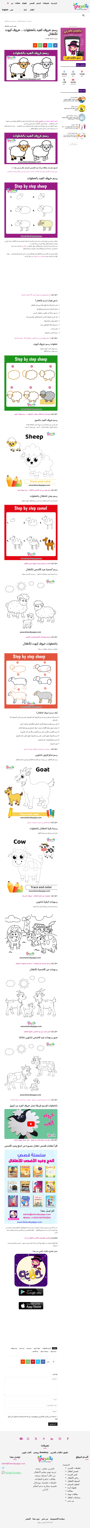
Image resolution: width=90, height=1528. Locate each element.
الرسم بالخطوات (46, 1348)
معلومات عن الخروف (39, 256)
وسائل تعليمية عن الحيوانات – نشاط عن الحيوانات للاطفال (33, 963)
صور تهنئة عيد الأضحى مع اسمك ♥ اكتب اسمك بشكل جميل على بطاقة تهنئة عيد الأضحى (32, 171)
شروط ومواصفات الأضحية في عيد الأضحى (38, 637)
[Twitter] (50, 45)
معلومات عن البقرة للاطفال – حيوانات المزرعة (36, 896)
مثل (64, 71)
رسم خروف (53, 1351)
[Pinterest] (45, 45)
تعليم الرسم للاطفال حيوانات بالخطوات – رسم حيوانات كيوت (32, 414)
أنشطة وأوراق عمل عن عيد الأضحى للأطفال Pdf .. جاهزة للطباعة (32, 338)
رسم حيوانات (14, 1348)
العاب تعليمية (74, 124)
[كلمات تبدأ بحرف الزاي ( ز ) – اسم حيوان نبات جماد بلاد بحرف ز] (82, 126)
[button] (83, 15)
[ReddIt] (35, 45)
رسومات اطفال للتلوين (72, 115)
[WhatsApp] (40, 45)
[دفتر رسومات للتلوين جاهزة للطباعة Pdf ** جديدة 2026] (82, 117)
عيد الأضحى (25, 246)
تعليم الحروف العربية (73, 133)
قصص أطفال (74, 106)
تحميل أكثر (74, 144)
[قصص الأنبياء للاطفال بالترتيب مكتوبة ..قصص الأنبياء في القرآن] (82, 99)
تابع (73, 71)
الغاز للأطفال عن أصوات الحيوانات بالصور (38, 822)
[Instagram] (59, 1439)
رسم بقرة (29, 1348)
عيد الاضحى (35, 1351)
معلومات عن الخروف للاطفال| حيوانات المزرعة (37, 749)
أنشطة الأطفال (21, 21)
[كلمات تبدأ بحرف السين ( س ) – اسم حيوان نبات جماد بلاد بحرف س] (82, 135)
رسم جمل (21, 1348)
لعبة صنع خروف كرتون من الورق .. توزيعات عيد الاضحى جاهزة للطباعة (30, 1100)
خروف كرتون (37, 1348)
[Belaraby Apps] (80, 6)
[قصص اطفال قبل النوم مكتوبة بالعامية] (82, 108)
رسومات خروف (44, 1351)
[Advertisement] (31, 102)
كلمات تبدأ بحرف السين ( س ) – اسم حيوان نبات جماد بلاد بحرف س (70, 136)
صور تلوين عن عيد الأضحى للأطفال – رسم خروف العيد (33, 490)
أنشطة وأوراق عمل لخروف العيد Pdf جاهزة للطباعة (36, 295)
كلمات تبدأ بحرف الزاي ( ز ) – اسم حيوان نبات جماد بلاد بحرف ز (70, 127)
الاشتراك (73, 79)
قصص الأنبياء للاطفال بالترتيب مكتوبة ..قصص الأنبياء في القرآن (70, 100)
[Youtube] (21, 1439)
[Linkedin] (51, 1439)
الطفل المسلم (74, 97)
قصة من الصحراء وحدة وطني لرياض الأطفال (37, 563)
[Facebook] (55, 45)
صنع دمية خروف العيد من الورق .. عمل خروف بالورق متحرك (32, 1140)
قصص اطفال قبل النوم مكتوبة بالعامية (71, 109)
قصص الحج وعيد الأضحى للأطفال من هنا (37, 1238)
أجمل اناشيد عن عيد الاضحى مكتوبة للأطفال (37, 1032)
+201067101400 (13, 1473)
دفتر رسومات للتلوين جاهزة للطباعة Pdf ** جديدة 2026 (70, 118)
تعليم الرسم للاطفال (10, 21)
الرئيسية (29, 21)
